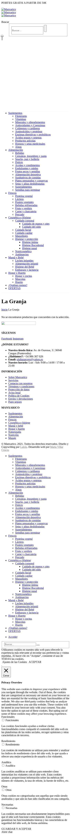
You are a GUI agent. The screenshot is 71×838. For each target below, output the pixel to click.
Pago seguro (15, 401)
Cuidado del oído (31, 226)
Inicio (4, 309)
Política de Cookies (18, 395)
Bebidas (19, 153)
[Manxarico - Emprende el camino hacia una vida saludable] (8, 12)
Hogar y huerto (16, 428)
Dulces (19, 162)
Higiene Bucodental (33, 245)
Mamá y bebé (15, 425)
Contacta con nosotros (20, 383)
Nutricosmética (23, 251)
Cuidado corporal (24, 220)
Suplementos (15, 113)
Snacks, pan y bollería (27, 159)
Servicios (13, 380)
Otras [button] (4, 786)
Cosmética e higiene (19, 422)
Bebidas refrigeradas (26, 205)
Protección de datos (18, 389)
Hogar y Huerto (17, 272)
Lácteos (19, 199)
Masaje (12, 438)
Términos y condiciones (21, 386)
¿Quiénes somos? (17, 285)
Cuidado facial (23, 229)
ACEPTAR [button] (35, 662)
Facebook (6, 338)
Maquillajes (21, 236)
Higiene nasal (29, 248)
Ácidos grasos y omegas (28, 137)
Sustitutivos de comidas (28, 177)
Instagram (18, 338)
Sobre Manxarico (17, 377)
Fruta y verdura (23, 208)
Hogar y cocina (23, 275)
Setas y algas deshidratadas (29, 183)
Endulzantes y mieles (26, 168)
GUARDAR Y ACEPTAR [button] (16, 828)
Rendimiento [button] (8, 741)
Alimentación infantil (26, 263)
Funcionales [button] (7, 716)
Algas (18, 146)
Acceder (12, 636)
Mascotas (20, 279)
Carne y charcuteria (25, 211)
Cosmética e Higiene (19, 217)
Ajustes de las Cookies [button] (14, 662)
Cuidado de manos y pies (35, 223)
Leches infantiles (24, 260)
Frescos (12, 192)
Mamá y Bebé (16, 257)
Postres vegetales (24, 202)
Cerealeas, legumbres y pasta (31, 156)
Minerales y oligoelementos (30, 122)
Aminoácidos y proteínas (28, 131)
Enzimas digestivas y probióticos (33, 134)
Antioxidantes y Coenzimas (30, 125)
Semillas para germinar (27, 189)
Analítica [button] (6, 762)
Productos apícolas (25, 140)
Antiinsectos (22, 254)
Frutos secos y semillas (27, 171)
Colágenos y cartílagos (27, 128)
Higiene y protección (26, 239)
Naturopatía (14, 431)
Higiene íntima (30, 242)
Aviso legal (14, 392)
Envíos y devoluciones (20, 398)
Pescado (19, 214)
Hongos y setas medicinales (30, 143)
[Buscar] (45, 28)
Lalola (23, 446)
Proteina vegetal (24, 196)
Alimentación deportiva (28, 174)
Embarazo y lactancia (26, 269)
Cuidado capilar (23, 232)
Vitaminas (20, 119)
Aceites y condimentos (27, 165)
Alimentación (15, 149)
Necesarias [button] (7, 804)
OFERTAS (14, 288)
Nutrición (13, 435)
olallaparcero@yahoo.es (30, 359)
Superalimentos (23, 186)
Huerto (19, 282)
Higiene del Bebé (24, 266)
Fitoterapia (21, 116)
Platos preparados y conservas (31, 180)
